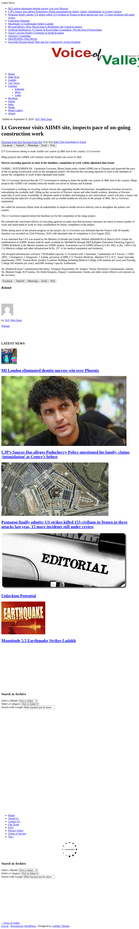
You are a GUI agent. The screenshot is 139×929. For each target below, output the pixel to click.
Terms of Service (17, 833)
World (11, 107)
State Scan (13, 77)
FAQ (11, 827)
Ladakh (12, 80)
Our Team (13, 824)
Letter (18, 95)
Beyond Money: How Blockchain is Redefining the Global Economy (45, 26)
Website (5, 326)
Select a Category (10, 703)
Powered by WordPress (23, 926)
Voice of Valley (10, 923)
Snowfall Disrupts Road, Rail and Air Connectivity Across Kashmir (44, 42)
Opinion (12, 86)
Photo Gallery (15, 110)
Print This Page (62, 142)
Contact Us (14, 821)
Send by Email (78, 142)
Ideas (18, 92)
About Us (13, 818)
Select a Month (9, 700)
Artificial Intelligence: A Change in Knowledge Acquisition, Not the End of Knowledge (55, 29)
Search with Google (12, 707)
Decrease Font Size (11, 142)
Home (11, 73)
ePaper (11, 113)
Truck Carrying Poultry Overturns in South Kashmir (36, 32)
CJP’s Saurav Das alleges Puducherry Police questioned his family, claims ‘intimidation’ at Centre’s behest (64, 11)
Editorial (19, 89)
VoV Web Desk (43, 119)
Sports (11, 101)
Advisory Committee (19, 35)
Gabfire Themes (61, 926)
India (11, 104)
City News (14, 83)
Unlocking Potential (18, 20)
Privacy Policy (16, 830)
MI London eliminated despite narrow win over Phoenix (38, 8)
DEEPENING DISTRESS (22, 39)
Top (11, 836)
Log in (4, 926)
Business (13, 98)
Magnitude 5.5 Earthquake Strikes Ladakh (30, 23)
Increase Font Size (32, 142)
